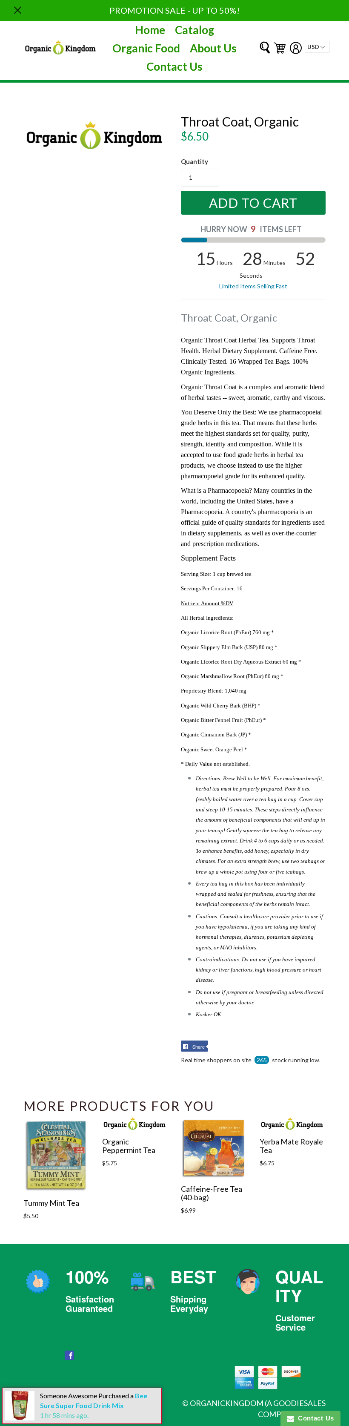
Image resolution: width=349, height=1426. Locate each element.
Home (150, 30)
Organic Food (146, 48)
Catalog (194, 30)
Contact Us (174, 66)
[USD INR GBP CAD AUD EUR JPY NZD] (317, 47)
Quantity (194, 161)
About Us (213, 48)
